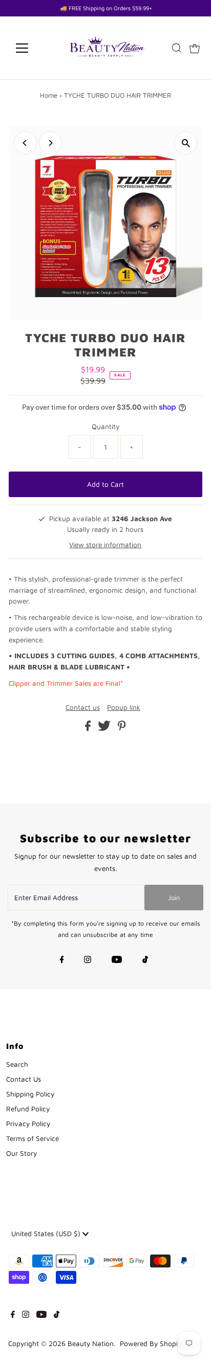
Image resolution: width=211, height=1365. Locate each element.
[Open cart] (194, 48)
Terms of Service (32, 1138)
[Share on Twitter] (105, 728)
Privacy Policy (28, 1124)
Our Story (21, 1153)
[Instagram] (87, 960)
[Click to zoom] (185, 142)
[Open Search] (176, 48)
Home (48, 95)
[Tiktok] (145, 960)
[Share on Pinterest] (122, 728)
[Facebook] (62, 960)
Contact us (83, 707)
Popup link (123, 707)
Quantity (105, 426)
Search (17, 1064)
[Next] (50, 142)
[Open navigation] (31, 48)
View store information (105, 545)
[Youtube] (116, 960)
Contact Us (23, 1079)
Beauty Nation (91, 1343)
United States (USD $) (46, 1233)
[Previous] (25, 142)
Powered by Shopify (152, 1343)
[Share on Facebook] (89, 728)
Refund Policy (28, 1109)
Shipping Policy (30, 1094)
